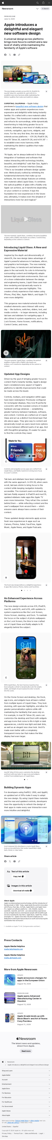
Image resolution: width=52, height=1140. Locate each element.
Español (15, 1126)
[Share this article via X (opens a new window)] (10, 55)
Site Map (5, 1136)
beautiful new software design (29, 106)
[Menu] (49, 3)
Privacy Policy (7, 1133)
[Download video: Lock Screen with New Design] (46, 685)
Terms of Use (18, 1133)
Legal (41, 1133)
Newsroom (7, 8)
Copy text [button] (17, 876)
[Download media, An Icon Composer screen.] (46, 846)
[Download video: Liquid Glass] (46, 360)
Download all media (21, 891)
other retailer (34, 1121)
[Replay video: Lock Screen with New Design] (6, 677)
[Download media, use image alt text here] (46, 585)
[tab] (21, 590)
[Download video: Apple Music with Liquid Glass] (46, 469)
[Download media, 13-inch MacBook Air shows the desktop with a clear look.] (46, 772)
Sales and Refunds (31, 1133)
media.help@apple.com (13, 949)
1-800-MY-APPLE (13, 1122)
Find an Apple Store (21, 1121)
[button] (37, 3)
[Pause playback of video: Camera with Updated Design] (6, 577)
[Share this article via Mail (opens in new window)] (14, 55)
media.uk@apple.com (12, 958)
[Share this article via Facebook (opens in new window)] (5, 55)
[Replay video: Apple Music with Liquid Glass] (6, 461)
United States (6, 1126)
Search (46, 9)
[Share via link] (19, 55)
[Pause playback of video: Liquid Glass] (6, 353)
